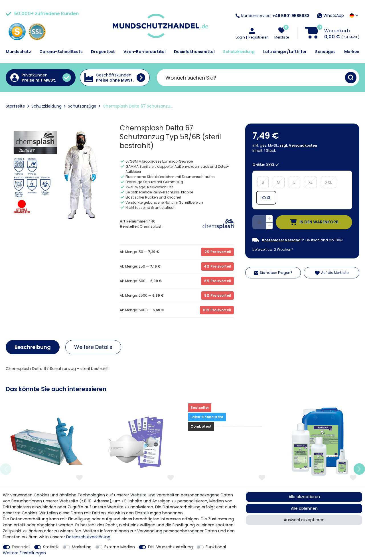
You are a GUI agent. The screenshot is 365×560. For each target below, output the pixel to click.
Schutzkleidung (239, 51)
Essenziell (21, 547)
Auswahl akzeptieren (304, 520)
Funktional (216, 547)
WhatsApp (333, 15)
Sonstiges (325, 51)
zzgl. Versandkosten (298, 145)
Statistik (51, 547)
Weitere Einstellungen (24, 553)
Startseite (15, 106)
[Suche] (350, 77)
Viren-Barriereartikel (144, 51)
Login (240, 37)
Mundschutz (18, 51)
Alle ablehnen (304, 508)
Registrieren (258, 37)
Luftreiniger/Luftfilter (285, 51)
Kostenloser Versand (281, 240)
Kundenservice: (275, 16)
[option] (45, 469)
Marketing (82, 547)
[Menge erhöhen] (269, 219)
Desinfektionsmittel (194, 51)
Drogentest (103, 51)
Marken (352, 51)
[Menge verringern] (269, 226)
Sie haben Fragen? (276, 272)
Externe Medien (119, 547)
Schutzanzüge (82, 106)
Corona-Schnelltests (60, 51)
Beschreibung (33, 347)
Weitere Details (93, 347)
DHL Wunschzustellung (170, 547)
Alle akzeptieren (304, 497)
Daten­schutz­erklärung (88, 537)
